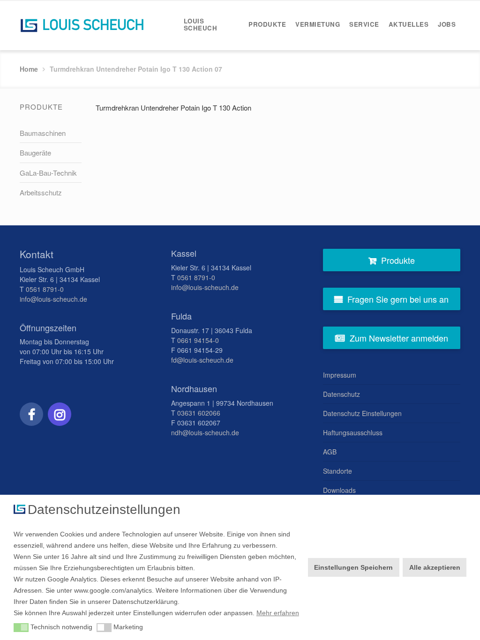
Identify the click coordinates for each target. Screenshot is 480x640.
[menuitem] (211, 24)
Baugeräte (35, 152)
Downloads (339, 490)
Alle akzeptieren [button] (434, 567)
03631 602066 (198, 412)
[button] (21, 628)
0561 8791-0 (45, 289)
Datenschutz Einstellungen (362, 413)
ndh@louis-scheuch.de (205, 432)
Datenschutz (341, 394)
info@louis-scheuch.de (53, 299)
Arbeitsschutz (41, 192)
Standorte (337, 471)
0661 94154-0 (198, 340)
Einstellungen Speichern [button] (353, 567)
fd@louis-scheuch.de (202, 360)
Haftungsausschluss (352, 432)
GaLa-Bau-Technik (48, 173)
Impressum (339, 375)
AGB (330, 451)
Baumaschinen (43, 133)
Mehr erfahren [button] (277, 613)
